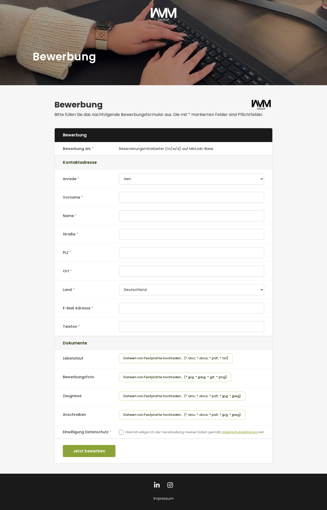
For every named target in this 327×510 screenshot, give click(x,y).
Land (67, 289)
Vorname (71, 197)
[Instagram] (170, 486)
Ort (66, 271)
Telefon (70, 326)
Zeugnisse (72, 395)
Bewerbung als (77, 148)
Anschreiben (74, 414)
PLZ (65, 252)
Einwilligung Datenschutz (86, 432)
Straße (69, 234)
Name (68, 215)
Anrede (69, 178)
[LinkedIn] (156, 486)
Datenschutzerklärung (239, 431)
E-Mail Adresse (76, 308)
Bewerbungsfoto (78, 376)
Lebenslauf (73, 358)
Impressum (164, 498)
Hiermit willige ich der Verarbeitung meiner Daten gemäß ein (195, 431)
